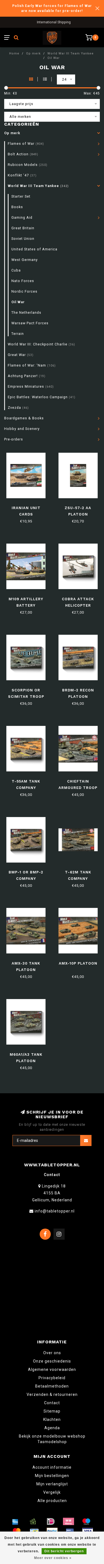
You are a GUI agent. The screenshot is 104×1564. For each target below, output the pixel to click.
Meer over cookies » (53, 1558)
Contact (52, 1403)
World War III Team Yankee (38, 186)
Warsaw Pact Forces (30, 323)
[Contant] (33, 1521)
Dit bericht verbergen (64, 1551)
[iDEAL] (51, 1521)
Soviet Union (22, 238)
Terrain (17, 334)
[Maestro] (86, 1521)
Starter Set (21, 196)
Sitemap (52, 1411)
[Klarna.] (68, 1521)
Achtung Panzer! (26, 376)
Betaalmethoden (52, 1386)
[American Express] (15, 1521)
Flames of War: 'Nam (32, 365)
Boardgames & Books (24, 418)
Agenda (52, 1428)
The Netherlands (26, 312)
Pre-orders (13, 439)
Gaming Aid (21, 217)
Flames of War (26, 143)
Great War (21, 355)
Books (17, 207)
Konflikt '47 (22, 175)
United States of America (34, 249)
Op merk (12, 133)
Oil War (18, 302)
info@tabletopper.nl (55, 1211)
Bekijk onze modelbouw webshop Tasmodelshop (52, 1439)
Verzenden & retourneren (52, 1394)
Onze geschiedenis (52, 1361)
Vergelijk (52, 1492)
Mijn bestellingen (52, 1475)
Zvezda (18, 407)
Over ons (52, 1353)
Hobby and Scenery (22, 429)
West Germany (24, 260)
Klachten (52, 1419)
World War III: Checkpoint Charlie (41, 344)
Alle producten (52, 1500)
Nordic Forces (24, 291)
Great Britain (22, 228)
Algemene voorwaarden (52, 1369)
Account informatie (52, 1467)
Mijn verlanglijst (52, 1484)
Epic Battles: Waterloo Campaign (41, 397)
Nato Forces (22, 281)
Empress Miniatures (31, 386)
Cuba (16, 270)
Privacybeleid (52, 1378)
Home (14, 53)
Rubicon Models (27, 165)
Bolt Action (23, 154)
